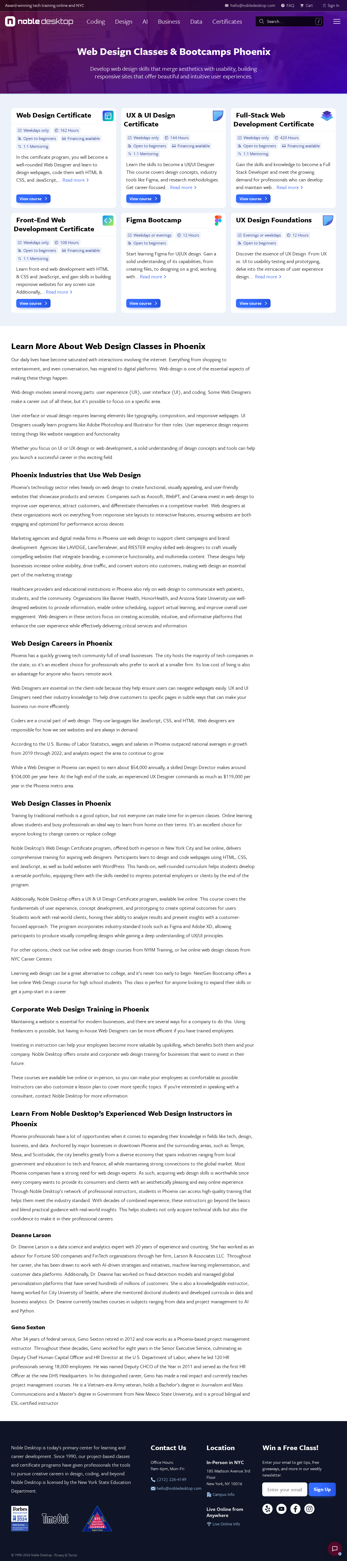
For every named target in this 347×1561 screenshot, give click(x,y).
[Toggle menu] (337, 21)
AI (145, 21)
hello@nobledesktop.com (176, 1488)
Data (196, 21)
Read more (73, 179)
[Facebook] (295, 1510)
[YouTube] (281, 1510)
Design (123, 21)
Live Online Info (226, 1524)
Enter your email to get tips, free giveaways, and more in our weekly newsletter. (292, 1468)
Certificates (227, 21)
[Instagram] (309, 1510)
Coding (96, 21)
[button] (335, 1549)
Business (169, 21)
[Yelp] (267, 1510)
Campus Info (223, 1494)
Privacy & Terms (65, 1554)
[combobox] (289, 21)
